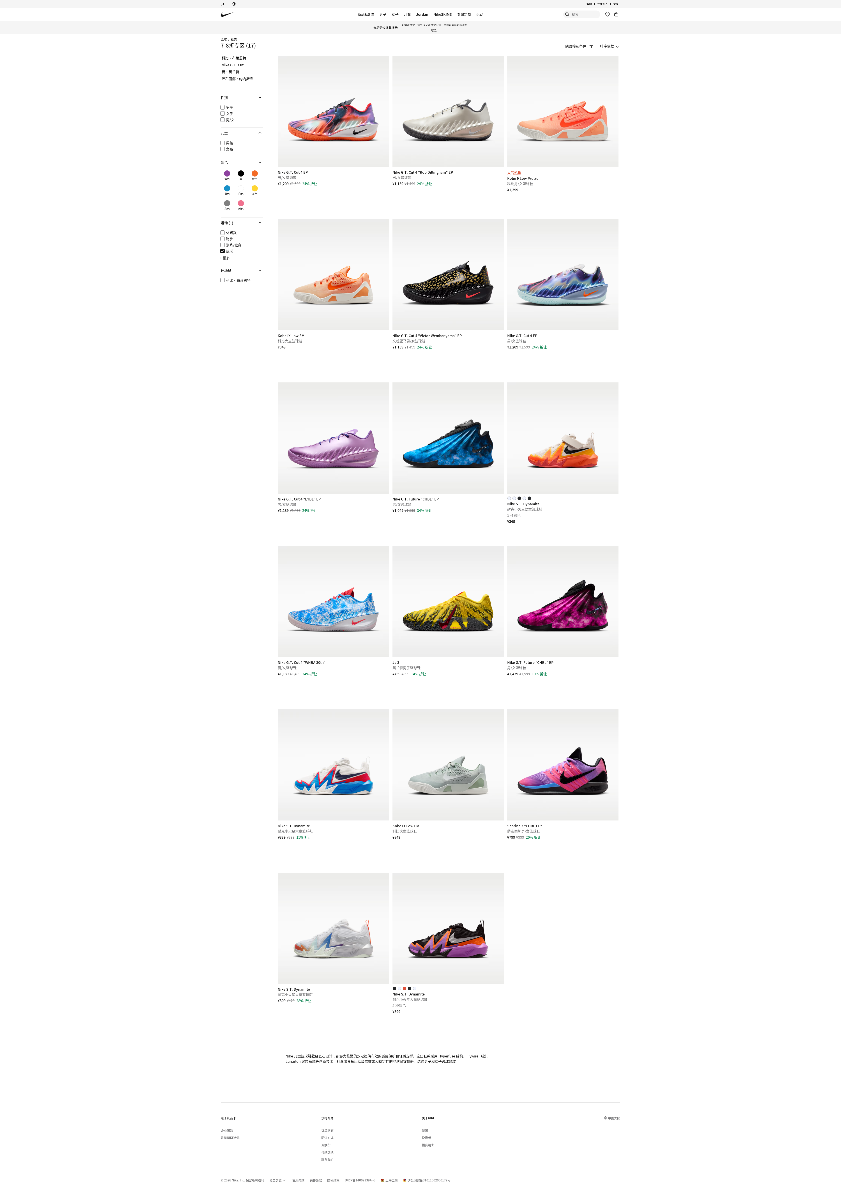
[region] (238, 174)
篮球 (224, 39)
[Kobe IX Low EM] (333, 274)
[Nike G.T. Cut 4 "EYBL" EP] (333, 438)
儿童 (407, 14)
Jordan (422, 14)
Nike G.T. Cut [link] (233, 65)
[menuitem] (593, 4)
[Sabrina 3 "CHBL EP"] (562, 764)
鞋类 (234, 39)
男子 (382, 14)
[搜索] (567, 14)
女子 (395, 14)
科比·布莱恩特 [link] (234, 58)
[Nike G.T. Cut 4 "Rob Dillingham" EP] (448, 111)
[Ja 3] (448, 601)
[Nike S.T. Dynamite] (562, 438)
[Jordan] (223, 4)
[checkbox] (240, 107)
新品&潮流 (366, 14)
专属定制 (464, 14)
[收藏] (607, 14)
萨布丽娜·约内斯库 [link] (237, 78)
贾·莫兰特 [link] (230, 71)
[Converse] (234, 4)
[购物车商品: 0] (616, 14)
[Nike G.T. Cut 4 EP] (333, 111)
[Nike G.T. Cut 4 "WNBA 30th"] (333, 601)
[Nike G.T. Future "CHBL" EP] (448, 438)
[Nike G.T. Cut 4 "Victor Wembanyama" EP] (448, 274)
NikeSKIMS (442, 14)
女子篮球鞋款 (445, 1061)
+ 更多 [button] (225, 257)
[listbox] (609, 46)
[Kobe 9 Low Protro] (562, 111)
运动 (479, 14)
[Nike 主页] (227, 14)
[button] (242, 97)
